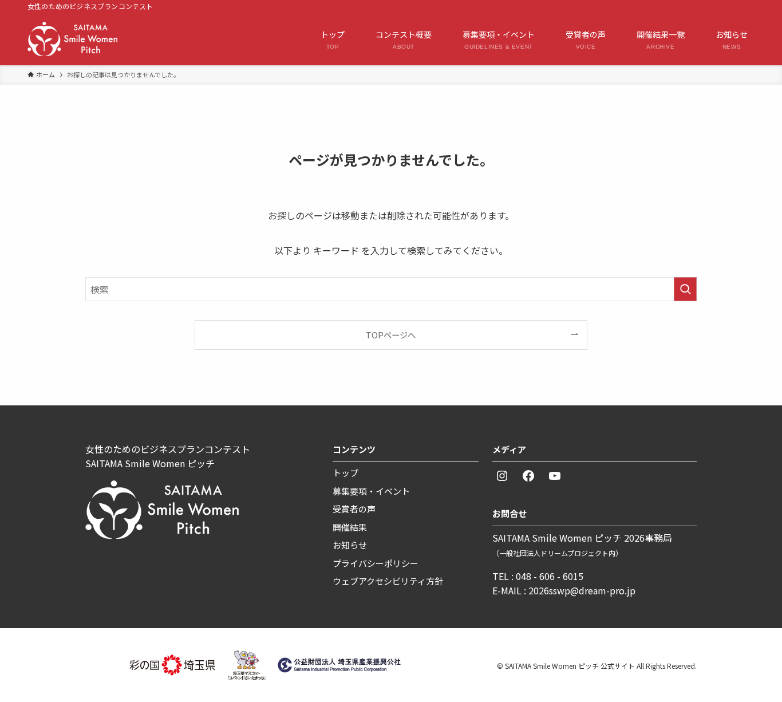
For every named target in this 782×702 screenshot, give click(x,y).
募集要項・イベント (371, 491)
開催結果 (350, 527)
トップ (345, 473)
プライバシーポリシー (375, 563)
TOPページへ (391, 335)
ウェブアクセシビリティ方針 (388, 581)
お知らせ (350, 545)
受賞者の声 (354, 509)
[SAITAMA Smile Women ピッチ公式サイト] (72, 39)
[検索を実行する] (685, 289)
